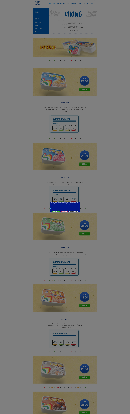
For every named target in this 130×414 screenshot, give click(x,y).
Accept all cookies (56, 211)
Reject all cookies (64, 211)
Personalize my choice (73, 211)
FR (52, 208)
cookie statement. (68, 205)
